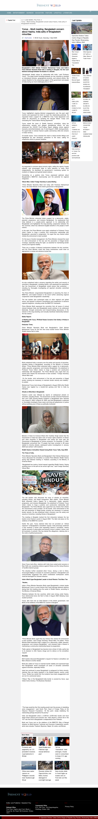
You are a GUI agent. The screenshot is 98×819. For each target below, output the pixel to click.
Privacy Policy (69, 806)
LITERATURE (67, 13)
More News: (26, 735)
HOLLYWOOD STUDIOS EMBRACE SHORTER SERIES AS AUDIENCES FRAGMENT (87, 82)
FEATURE (48, 13)
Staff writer (28, 38)
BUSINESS (30, 13)
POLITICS (37, 20)
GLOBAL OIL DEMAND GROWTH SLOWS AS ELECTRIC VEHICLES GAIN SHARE (87, 106)
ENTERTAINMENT (19, 13)
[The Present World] (49, 5)
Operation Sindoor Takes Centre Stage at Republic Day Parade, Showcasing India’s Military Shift (55, 817)
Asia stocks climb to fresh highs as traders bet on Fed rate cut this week (61, 775)
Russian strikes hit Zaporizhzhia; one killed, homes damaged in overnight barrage (45, 775)
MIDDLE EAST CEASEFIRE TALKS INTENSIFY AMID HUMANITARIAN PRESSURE (87, 129)
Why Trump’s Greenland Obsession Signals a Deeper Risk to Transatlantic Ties (76, 58)
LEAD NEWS (29, 20)
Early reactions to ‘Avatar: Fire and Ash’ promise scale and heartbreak (76, 153)
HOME (9, 13)
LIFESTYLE (57, 13)
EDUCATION (39, 13)
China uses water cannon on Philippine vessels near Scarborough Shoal (28, 775)
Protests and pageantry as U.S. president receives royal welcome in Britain (28, 751)
